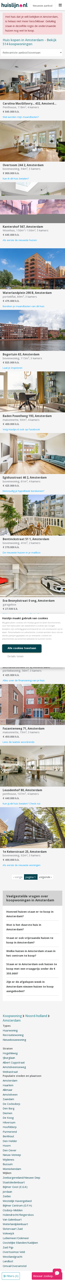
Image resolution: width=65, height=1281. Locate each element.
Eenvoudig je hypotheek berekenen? (23, 491)
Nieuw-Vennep (12, 1155)
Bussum (8, 1164)
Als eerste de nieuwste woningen (21, 865)
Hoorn (7, 1145)
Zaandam (8, 1099)
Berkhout (8, 1136)
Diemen (7, 1113)
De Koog (8, 1117)
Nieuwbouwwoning (14, 1039)
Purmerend (10, 1131)
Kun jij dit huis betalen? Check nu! (21, 803)
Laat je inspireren (12, 367)
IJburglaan (9, 1057)
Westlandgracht (12, 1256)
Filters (12, 1276)
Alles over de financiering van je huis (24, 680)
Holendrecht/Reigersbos (18, 1215)
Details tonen (15, 656)
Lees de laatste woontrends (18, 742)
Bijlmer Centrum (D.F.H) (17, 1205)
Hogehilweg (10, 1053)
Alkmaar (7, 1090)
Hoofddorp (10, 1127)
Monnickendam (12, 1169)
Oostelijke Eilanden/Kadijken (20, 1242)
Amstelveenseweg (14, 1067)
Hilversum (9, 1122)
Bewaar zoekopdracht (47, 1276)
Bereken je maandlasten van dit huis (23, 306)
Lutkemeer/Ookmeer (16, 1238)
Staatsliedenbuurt (14, 1182)
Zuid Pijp (8, 1247)
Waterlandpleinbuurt (15, 1224)
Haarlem (8, 1085)
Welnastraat (10, 1072)
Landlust (8, 1261)
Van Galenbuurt (12, 1219)
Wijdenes (8, 1159)
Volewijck (8, 1233)
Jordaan (7, 1191)
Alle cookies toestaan (22, 648)
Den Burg (8, 1108)
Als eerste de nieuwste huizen (20, 240)
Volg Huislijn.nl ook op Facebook (21, 429)
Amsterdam (10, 1080)
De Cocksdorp (11, 1104)
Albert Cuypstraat (14, 1062)
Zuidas (7, 1196)
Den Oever (9, 1150)
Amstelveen (10, 1094)
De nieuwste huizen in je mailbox (21, 552)
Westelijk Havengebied (17, 1201)
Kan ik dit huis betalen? (16, 178)
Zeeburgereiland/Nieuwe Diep (21, 1177)
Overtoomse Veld (14, 1252)
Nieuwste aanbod (42, 5)
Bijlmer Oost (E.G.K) (15, 1187)
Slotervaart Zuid (13, 1229)
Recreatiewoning (13, 1035)
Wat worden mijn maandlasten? (21, 117)
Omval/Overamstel (15, 1266)
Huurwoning (10, 1030)
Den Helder (10, 1141)
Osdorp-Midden (13, 1210)
